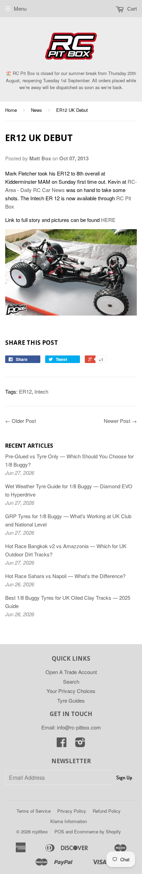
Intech (41, 391)
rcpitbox (40, 831)
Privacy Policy (71, 811)
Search (71, 681)
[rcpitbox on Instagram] (80, 744)
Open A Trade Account (71, 671)
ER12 (25, 391)
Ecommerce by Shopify (97, 831)
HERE (108, 219)
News (36, 110)
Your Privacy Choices (71, 690)
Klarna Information (68, 821)
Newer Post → (120, 420)
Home (11, 110)
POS (59, 831)
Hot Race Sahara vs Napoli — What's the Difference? (65, 575)
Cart (131, 8)
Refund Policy (107, 811)
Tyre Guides (71, 700)
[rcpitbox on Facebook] (62, 744)
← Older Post (20, 420)
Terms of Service (34, 811)
